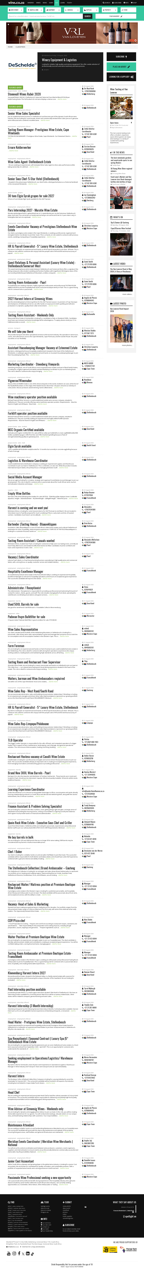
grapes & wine (34, 10)
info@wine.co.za (13, 1247)
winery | (16, 1208)
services (70, 10)
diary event (66, 1208)
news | (15, 1212)
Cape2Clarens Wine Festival (121, 228)
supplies (89, 10)
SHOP (134, 3)
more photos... (127, 345)
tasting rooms (45, 1206)
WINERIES (31, 3)
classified (66, 1210)
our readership (47, 1231)
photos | (17, 1222)
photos (65, 1212)
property (108, 10)
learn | (15, 1218)
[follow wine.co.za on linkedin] (27, 1254)
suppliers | (20, 1230)
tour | (15, 1220)
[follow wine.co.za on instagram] (14, 1254)
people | (16, 1226)
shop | (17, 1210)
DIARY (51, 3)
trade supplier (67, 1216)
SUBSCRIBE (69, 1225)
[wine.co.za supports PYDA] (128, 1249)
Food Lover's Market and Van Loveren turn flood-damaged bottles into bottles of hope (121, 179)
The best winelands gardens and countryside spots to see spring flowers (121, 160)
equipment (51, 10)
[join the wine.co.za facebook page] (19, 1254)
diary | (15, 1214)
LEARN (62, 3)
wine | (16, 1206)
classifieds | (17, 1216)
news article (67, 1206)
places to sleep (46, 1210)
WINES (38, 3)
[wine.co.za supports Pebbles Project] (110, 1249)
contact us (45, 1227)
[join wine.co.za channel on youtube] (8, 1254)
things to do (45, 1212)
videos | (18, 1224)
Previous (6, 67)
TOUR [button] (69, 3)
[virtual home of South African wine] (16, 3)
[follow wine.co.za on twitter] (23, 1254)
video (64, 1214)
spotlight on (130, 1216)
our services (46, 1223)
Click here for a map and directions (33, 1247)
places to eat (45, 1208)
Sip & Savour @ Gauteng (120, 222)
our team (45, 1229)
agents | (18, 1228)
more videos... (128, 294)
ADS (56, 3)
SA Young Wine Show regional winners (121, 169)
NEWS (45, 3)
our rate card (46, 1225)
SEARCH (87, 16)
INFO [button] (127, 3)
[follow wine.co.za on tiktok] (32, 1254)
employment (15, 10)
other (125, 10)
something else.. (68, 1218)
